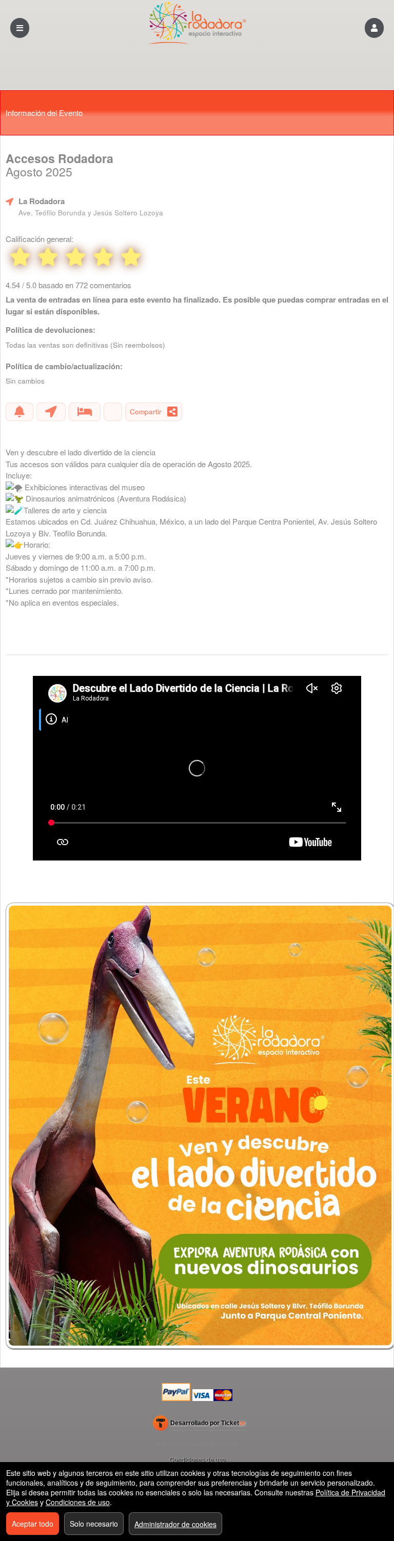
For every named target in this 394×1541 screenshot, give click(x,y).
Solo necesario (94, 1523)
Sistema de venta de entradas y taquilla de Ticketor (199, 1425)
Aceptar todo (32, 1523)
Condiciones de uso (197, 1459)
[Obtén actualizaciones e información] (19, 412)
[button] (374, 28)
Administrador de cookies (175, 1524)
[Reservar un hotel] (84, 412)
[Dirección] (51, 412)
